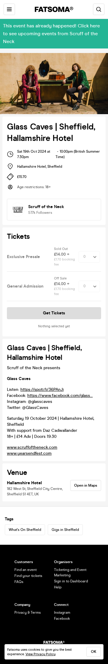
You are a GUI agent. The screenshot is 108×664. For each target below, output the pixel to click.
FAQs (18, 582)
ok (93, 652)
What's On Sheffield (25, 530)
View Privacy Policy (41, 654)
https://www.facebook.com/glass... (60, 395)
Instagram (62, 612)
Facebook (62, 618)
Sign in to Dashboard (71, 581)
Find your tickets (28, 576)
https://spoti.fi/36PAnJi (42, 389)
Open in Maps (85, 485)
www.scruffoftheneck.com (32, 447)
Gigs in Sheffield (65, 530)
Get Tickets (54, 313)
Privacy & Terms (27, 612)
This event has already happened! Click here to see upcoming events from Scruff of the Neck (51, 33)
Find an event (25, 570)
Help (58, 587)
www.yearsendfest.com (29, 453)
